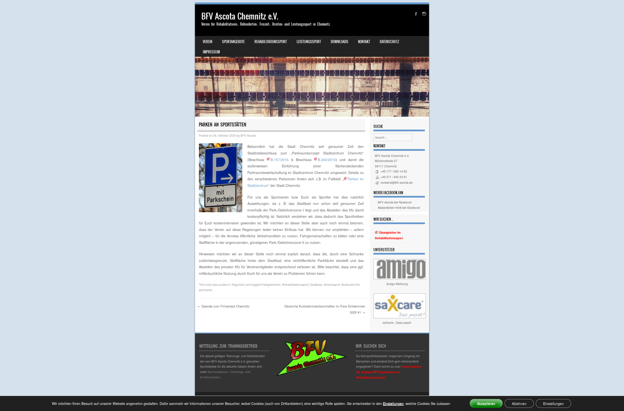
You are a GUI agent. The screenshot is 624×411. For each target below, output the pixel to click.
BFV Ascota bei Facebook (395, 202)
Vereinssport (331, 284)
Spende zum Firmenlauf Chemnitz (223, 306)
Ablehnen (519, 403)
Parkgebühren (271, 284)
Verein (207, 41)
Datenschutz (389, 41)
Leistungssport (309, 41)
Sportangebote (233, 41)
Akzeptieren (486, 403)
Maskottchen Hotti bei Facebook (399, 207)
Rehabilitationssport (270, 41)
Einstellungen (393, 403)
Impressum (211, 52)
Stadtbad (316, 284)
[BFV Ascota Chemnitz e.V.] (312, 60)
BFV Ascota (248, 135)
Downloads (339, 41)
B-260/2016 (327, 159)
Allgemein (238, 284)
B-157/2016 (280, 159)
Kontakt (364, 41)
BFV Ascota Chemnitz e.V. (239, 16)
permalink (205, 290)
